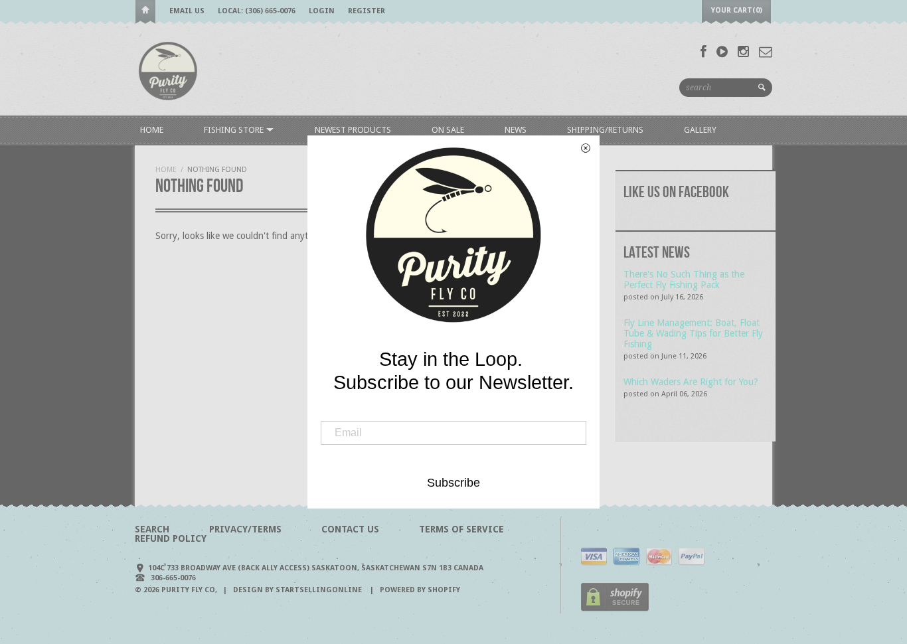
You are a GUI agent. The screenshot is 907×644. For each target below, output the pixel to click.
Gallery (700, 130)
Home (145, 12)
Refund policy (170, 538)
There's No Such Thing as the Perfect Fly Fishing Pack (683, 279)
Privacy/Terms (245, 529)
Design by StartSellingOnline (298, 590)
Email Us (187, 11)
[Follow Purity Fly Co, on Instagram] (743, 51)
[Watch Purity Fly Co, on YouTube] (722, 51)
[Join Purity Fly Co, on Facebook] (703, 51)
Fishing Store (235, 130)
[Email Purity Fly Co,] (765, 51)
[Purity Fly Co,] (168, 70)
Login (322, 11)
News (516, 130)
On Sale (448, 130)
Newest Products (353, 130)
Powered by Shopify (420, 590)
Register (366, 11)
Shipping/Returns (605, 130)
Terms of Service (461, 529)
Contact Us (350, 529)
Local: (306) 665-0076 (256, 11)
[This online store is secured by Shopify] (615, 609)
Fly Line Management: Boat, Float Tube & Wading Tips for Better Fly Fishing (693, 333)
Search (152, 529)
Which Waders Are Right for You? (690, 381)
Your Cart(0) (736, 10)
